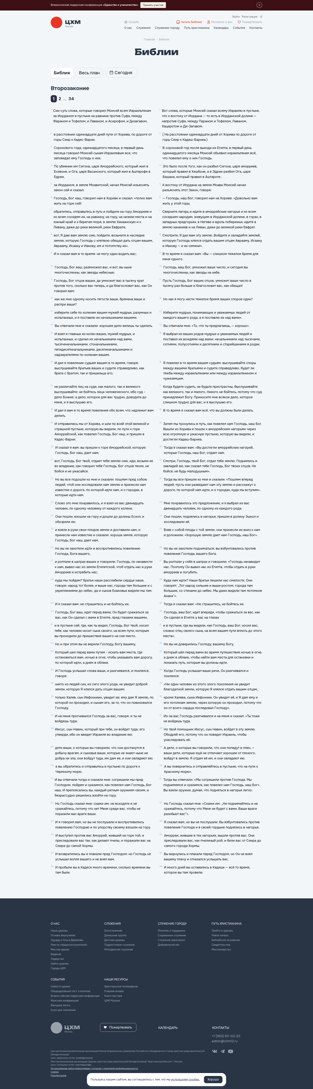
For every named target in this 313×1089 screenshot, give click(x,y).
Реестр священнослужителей (69, 944)
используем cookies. (185, 1079)
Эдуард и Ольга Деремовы (67, 940)
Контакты (255, 28)
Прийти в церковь (222, 930)
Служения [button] (143, 28)
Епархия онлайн (114, 991)
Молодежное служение (118, 949)
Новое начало (220, 935)
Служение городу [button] (167, 28)
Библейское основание (226, 940)
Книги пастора (113, 995)
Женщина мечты (60, 1005)
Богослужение (113, 930)
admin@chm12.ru (225, 1041)
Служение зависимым (171, 940)
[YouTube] (230, 1051)
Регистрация (249, 16)
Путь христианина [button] (196, 28)
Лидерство (57, 959)
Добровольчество (169, 944)
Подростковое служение (119, 944)
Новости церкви (60, 986)
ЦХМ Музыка (112, 1000)
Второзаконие (70, 88)
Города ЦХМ (58, 968)
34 (71, 98)
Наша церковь (59, 930)
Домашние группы (115, 935)
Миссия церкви (60, 949)
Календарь (221, 28)
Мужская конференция (64, 1000)
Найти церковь (60, 963)
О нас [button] (128, 28)
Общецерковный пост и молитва (70, 991)
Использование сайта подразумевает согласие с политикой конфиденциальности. (94, 1068)
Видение (56, 954)
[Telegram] (222, 1051)
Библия (164, 39)
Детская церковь (114, 940)
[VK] (214, 1051)
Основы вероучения (63, 935)
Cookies (55, 1072)
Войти (236, 16)
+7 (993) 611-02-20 (226, 1036)
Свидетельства (221, 944)
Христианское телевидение (121, 986)
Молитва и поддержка (171, 930)
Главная (149, 39)
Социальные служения (172, 935)
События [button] (239, 28)
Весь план (89, 73)
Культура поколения (63, 1010)
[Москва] (72, 22)
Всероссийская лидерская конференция (75, 995)
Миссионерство (221, 949)
